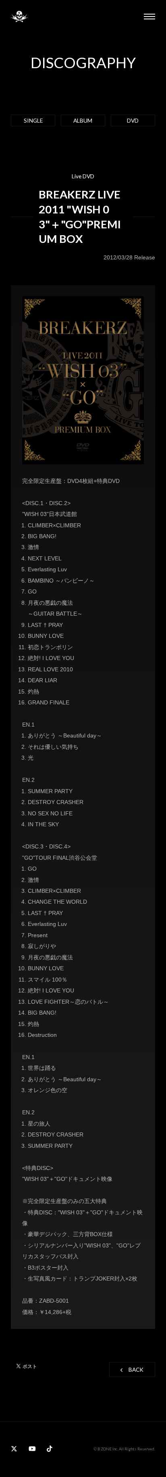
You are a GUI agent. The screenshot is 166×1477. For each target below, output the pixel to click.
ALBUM (82, 120)
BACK (136, 1369)
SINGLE (33, 120)
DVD (133, 120)
